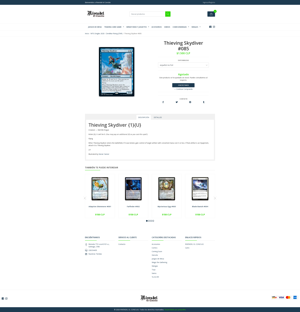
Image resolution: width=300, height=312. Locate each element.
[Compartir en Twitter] (177, 102)
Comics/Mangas (180, 27)
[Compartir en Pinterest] (190, 102)
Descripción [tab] (143, 117)
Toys (154, 269)
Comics (154, 248)
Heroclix (155, 255)
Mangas (155, 266)
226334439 (92, 250)
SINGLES (194, 27)
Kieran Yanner (104, 154)
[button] (147, 221)
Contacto (121, 244)
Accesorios (157, 27)
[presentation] (85, 198)
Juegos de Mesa (95, 27)
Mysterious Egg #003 (167, 206)
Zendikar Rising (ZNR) (114, 33)
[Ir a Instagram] (214, 26)
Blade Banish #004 (200, 206)
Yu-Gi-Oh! (155, 277)
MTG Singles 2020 (97, 33)
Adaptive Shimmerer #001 (100, 206)
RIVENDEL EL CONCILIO (194, 244)
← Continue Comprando (183, 89)
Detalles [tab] (158, 117)
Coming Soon (157, 251)
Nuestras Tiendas (95, 254)
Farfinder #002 (133, 206)
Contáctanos (183, 85)
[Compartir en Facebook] (163, 102)
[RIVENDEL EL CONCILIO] (96, 14)
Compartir (183, 99)
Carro (187, 248)
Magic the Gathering (159, 262)
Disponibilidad (183, 60)
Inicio (87, 33)
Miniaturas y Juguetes (136, 27)
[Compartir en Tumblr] (203, 102)
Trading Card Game (113, 27)
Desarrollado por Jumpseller (175, 309)
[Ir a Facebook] (210, 26)
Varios (167, 27)
